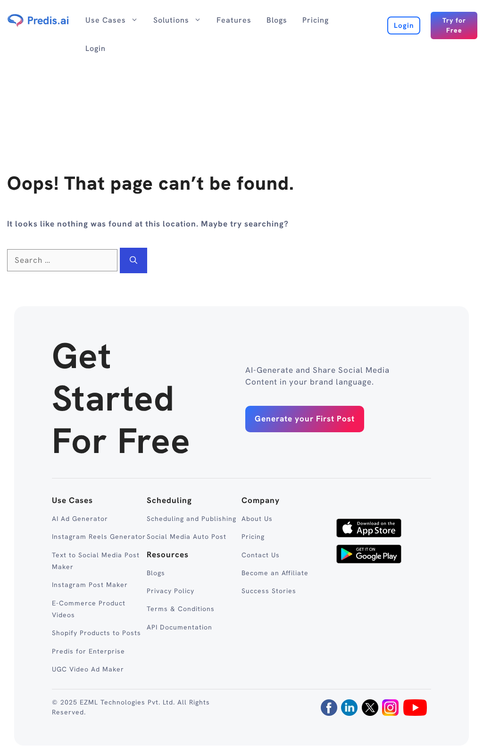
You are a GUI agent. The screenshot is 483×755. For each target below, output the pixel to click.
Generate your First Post (305, 418)
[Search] (133, 260)
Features (234, 20)
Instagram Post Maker (90, 584)
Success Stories (269, 591)
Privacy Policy (170, 591)
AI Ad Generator (80, 518)
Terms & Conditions (181, 608)
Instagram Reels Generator (99, 536)
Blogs (276, 20)
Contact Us (261, 555)
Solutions (171, 20)
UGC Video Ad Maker (88, 669)
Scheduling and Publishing (191, 518)
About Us (257, 518)
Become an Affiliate (275, 573)
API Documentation (179, 627)
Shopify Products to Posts (96, 633)
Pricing (315, 20)
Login (95, 48)
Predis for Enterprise (88, 651)
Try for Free (454, 25)
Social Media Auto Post (186, 536)
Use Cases (105, 20)
